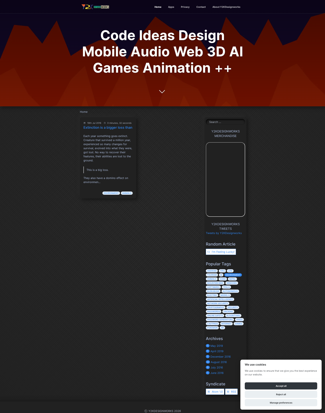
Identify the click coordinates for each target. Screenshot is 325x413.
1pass (239, 319)
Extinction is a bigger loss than (107, 127)
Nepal (232, 279)
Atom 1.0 (217, 391)
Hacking (228, 311)
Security (233, 307)
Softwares (213, 287)
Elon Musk (213, 291)
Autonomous (230, 291)
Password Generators (220, 319)
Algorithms (233, 315)
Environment (111, 193)
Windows (232, 283)
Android (211, 271)
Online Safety (215, 315)
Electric (212, 295)
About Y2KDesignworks (226, 6)
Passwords (213, 311)
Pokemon (212, 327)
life (230, 271)
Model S (225, 295)
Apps (171, 6)
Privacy (185, 6)
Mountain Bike (215, 283)
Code (223, 279)
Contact (201, 6)
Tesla (226, 287)
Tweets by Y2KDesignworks (224, 233)
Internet (226, 323)
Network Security (217, 303)
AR (222, 327)
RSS (233, 391)
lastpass (212, 323)
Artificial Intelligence (220, 299)
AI (221, 275)
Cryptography (215, 307)
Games (238, 323)
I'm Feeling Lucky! (222, 251)
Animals (126, 193)
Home (158, 6)
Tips (222, 271)
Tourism (212, 275)
